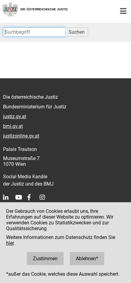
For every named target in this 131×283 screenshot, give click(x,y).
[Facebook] (33, 197)
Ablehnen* (87, 258)
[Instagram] (46, 197)
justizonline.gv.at (21, 136)
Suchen (77, 32)
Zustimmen (45, 258)
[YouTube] (21, 197)
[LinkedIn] (9, 197)
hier (10, 243)
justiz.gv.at (14, 116)
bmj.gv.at (13, 126)
